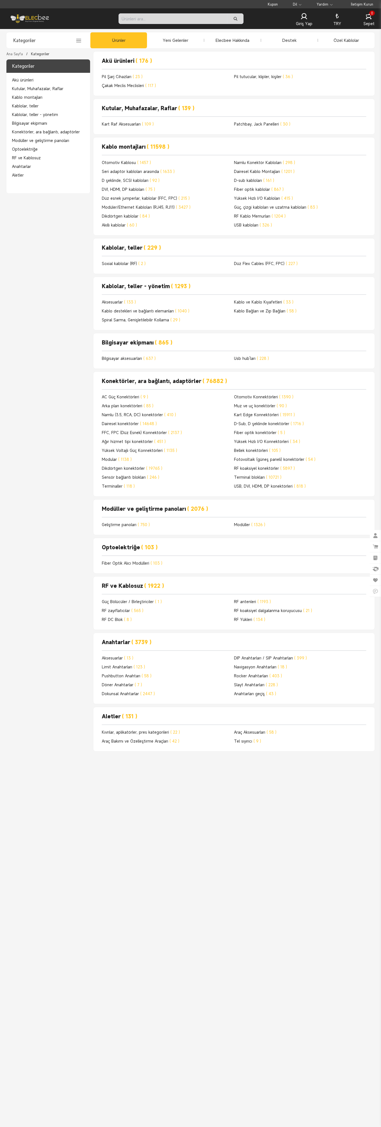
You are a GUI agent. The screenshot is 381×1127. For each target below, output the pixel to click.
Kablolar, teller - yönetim (35, 114)
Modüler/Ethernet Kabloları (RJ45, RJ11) (146, 207)
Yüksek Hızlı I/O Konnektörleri (267, 441)
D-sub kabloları (254, 180)
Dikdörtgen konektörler (132, 468)
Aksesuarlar (119, 302)
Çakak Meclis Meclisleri (129, 85)
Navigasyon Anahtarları (260, 667)
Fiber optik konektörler (259, 432)
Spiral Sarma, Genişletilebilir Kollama (141, 319)
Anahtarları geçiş (255, 693)
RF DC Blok (117, 619)
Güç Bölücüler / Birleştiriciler (132, 601)
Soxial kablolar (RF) (124, 263)
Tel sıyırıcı (247, 741)
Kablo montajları (27, 97)
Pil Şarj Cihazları (122, 76)
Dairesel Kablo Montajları (264, 171)
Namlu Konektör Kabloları (264, 162)
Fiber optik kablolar (259, 189)
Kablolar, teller (25, 106)
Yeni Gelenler (175, 40)
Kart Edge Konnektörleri (264, 414)
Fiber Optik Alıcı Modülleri (132, 563)
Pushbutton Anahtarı (126, 675)
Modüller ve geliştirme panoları (40, 140)
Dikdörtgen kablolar (126, 216)
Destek (289, 40)
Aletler (18, 175)
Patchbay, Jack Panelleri (262, 124)
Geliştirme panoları (126, 524)
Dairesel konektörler (129, 423)
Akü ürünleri (22, 80)
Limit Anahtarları (123, 667)
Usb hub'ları (251, 358)
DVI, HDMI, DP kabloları (128, 189)
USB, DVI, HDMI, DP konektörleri (270, 486)
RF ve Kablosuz (26, 157)
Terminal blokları (257, 477)
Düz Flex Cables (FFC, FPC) (266, 263)
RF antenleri (252, 601)
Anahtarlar (21, 166)
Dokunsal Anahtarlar (128, 693)
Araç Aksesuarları (255, 732)
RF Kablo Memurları (260, 216)
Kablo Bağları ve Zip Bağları (265, 311)
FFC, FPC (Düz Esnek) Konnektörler (142, 432)
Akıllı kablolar (119, 225)
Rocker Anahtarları (258, 675)
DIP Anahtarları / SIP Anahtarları (270, 658)
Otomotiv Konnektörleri (263, 396)
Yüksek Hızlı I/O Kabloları (263, 198)
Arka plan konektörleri (127, 405)
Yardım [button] (322, 4)
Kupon (273, 4)
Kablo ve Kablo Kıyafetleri (263, 302)
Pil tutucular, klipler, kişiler (263, 76)
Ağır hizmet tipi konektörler (134, 441)
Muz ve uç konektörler (260, 405)
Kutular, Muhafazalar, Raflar (37, 88)
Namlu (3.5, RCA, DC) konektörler (139, 414)
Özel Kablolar (346, 40)
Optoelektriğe (25, 149)
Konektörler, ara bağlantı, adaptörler (46, 131)
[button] (304, 20)
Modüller (249, 524)
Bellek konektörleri (257, 450)
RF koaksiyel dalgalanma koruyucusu (273, 610)
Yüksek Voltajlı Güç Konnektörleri (139, 450)
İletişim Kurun (362, 4)
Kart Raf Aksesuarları (128, 124)
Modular (117, 459)
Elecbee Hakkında (232, 40)
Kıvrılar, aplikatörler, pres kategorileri (141, 732)
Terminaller (118, 486)
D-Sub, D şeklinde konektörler (269, 423)
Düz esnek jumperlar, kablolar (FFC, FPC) (146, 198)
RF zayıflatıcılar (122, 610)
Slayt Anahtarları (256, 684)
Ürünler (119, 40)
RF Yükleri (249, 619)
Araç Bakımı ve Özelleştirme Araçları (140, 741)
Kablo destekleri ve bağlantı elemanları (145, 311)
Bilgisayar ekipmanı (29, 123)
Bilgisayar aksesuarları (129, 358)
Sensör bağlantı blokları (130, 477)
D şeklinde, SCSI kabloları (131, 180)
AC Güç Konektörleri (125, 396)
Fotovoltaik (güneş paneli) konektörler (274, 459)
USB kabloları (253, 225)
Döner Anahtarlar (122, 684)
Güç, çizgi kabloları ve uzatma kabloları (276, 207)
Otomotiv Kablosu (126, 162)
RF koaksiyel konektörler (264, 468)
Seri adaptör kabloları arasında (138, 171)
